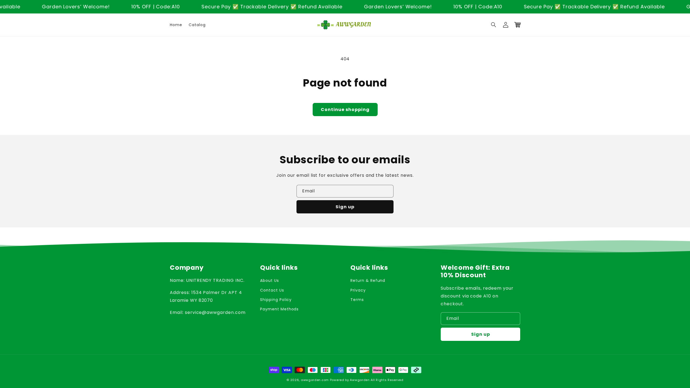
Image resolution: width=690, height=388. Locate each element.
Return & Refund (367, 280)
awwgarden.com (315, 380)
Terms (357, 299)
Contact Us (272, 290)
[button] (494, 25)
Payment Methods (279, 309)
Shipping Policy (276, 299)
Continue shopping (345, 109)
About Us (269, 280)
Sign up (345, 207)
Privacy (358, 290)
